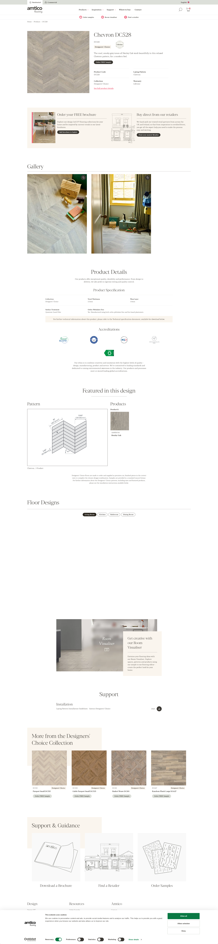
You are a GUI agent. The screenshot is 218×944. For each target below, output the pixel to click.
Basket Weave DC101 (120, 791)
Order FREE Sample (103, 62)
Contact (138, 9)
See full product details (104, 88)
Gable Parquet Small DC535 (84, 791)
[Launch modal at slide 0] (83, 177)
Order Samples (74, 910)
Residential (36, 2)
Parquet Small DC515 (42, 791)
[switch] (80, 939)
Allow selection (183, 923)
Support (110, 9)
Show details (134, 939)
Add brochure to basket (68, 132)
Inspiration (97, 9)
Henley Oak (116, 435)
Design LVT (31, 910)
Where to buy (125, 9)
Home (29, 21)
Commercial (52, 2)
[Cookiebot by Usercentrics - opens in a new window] (30, 939)
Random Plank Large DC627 (164, 791)
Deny (184, 931)
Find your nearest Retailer (149, 135)
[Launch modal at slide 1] (147, 177)
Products (83, 9)
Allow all (183, 916)
